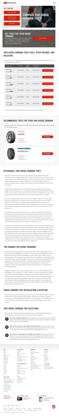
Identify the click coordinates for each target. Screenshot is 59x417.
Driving (45, 361)
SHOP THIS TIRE (47, 70)
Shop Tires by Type (7, 378)
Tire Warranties (6, 384)
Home (5, 405)
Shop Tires (43, 38)
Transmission (19, 379)
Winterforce (6, 361)
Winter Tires (6, 391)
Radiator (18, 376)
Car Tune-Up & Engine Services (22, 368)
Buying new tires (9, 175)
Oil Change (46, 358)
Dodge (8, 405)
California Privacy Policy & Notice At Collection (33, 410)
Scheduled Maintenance (21, 378)
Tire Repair (19, 358)
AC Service (19, 365)
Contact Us (33, 356)
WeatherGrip (6, 362)
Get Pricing (47, 137)
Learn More (25, 399)
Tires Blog (46, 352)
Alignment (19, 351)
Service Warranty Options (48, 368)
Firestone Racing (7, 385)
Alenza (5, 351)
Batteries (18, 366)
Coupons (12, 23)
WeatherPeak (6, 358)
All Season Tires (6, 355)
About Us (32, 351)
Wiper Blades (19, 382)
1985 (16, 405)
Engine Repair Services (21, 354)
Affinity (5, 352)
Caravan (12, 405)
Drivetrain (19, 369)
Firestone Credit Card (34, 358)
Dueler (5, 368)
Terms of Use (11, 408)
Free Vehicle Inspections (21, 373)
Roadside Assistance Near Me (36, 365)
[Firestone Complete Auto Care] (10, 3)
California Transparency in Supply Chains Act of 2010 (13, 410)
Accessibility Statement (37, 408)
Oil (17, 375)
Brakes (18, 352)
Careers (32, 355)
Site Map (5, 408)
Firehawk (5, 371)
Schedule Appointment (35, 366)
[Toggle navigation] (54, 3)
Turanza (5, 365)
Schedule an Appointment (12, 18)
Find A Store (12, 12)
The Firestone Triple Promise (36, 368)
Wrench (32, 369)
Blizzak (5, 354)
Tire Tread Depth (7, 388)
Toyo (4, 374)
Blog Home (46, 351)
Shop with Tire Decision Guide (9, 380)
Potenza (5, 367)
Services (18, 355)
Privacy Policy (17, 408)
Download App (47, 400)
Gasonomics (33, 359)
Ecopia (5, 364)
